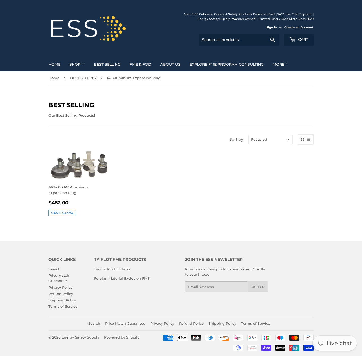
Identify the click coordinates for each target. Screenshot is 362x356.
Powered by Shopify (121, 337)
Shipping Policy (62, 300)
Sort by (236, 139)
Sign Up (257, 287)
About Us (170, 64)
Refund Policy (60, 294)
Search (54, 269)
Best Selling (107, 64)
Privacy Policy (60, 287)
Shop (75, 64)
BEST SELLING (83, 78)
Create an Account (299, 27)
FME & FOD (140, 64)
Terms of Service (62, 306)
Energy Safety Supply (80, 337)
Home (54, 64)
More (278, 64)
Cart (302, 39)
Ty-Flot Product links (112, 269)
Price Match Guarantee (125, 323)
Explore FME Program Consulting (226, 64)
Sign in (271, 27)
